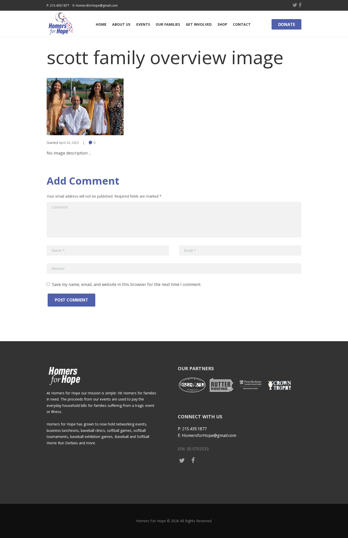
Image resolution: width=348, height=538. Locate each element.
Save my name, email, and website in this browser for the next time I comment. (126, 284)
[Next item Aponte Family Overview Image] (237, 106)
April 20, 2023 (69, 142)
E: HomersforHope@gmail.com (95, 5)
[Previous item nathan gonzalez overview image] (110, 106)
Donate (286, 24)
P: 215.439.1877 (58, 5)
